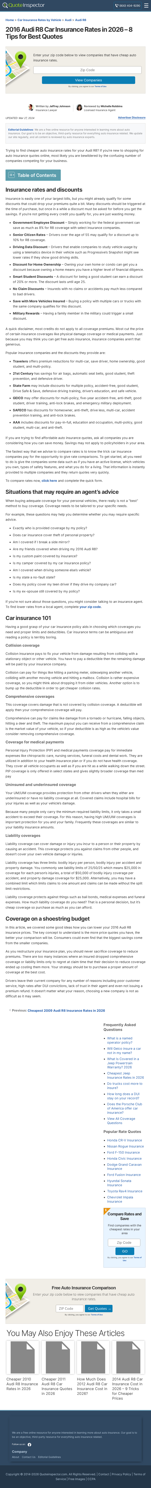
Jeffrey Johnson (59, 106)
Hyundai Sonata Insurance (119, 1183)
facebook (29, 1445)
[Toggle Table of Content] (33, 175)
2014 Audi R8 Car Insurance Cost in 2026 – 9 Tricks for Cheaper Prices (127, 1389)
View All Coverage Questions (121, 1121)
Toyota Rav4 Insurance (124, 1191)
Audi (68, 20)
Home (10, 20)
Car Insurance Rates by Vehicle (39, 20)
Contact (103, 1474)
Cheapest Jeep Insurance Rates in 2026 (125, 1076)
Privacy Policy (121, 1474)
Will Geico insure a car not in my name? (124, 1051)
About (15, 1456)
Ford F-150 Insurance (123, 1152)
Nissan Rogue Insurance (125, 1146)
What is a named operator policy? (119, 1040)
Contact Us (28, 1456)
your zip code (90, 607)
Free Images (76, 1479)
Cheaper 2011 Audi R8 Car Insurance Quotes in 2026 (57, 1386)
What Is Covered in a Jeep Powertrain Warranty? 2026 (123, 1063)
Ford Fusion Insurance (124, 1175)
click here (49, 481)
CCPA (91, 1479)
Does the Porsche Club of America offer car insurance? (124, 1108)
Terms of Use (100, 86)
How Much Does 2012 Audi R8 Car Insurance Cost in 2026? (92, 1386)
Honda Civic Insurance (124, 1158)
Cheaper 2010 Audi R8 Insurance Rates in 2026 (22, 1384)
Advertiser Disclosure (131, 117)
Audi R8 (80, 20)
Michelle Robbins (111, 106)
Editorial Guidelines (20, 129)
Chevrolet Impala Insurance (120, 1199)
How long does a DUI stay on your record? (123, 1096)
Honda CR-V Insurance (124, 1140)
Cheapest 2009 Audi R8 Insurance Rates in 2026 (66, 1010)
